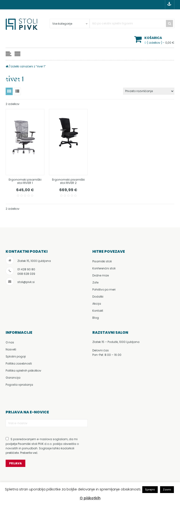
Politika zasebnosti (19, 363)
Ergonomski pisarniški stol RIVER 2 (68, 181)
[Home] (7, 66)
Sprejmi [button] (150, 489)
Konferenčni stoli (104, 268)
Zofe (95, 282)
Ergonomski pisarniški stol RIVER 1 (25, 181)
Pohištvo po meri (104, 289)
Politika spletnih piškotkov (23, 371)
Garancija (13, 378)
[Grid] (9, 91)
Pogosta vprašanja (19, 385)
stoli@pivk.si (26, 282)
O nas (10, 342)
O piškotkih (90, 498)
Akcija (96, 304)
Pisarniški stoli (102, 261)
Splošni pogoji (16, 356)
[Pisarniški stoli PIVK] (22, 26)
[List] (17, 91)
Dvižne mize (100, 275)
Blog (95, 318)
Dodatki (97, 297)
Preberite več (29, 453)
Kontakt (97, 311)
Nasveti (11, 349)
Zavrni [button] (167, 489)
